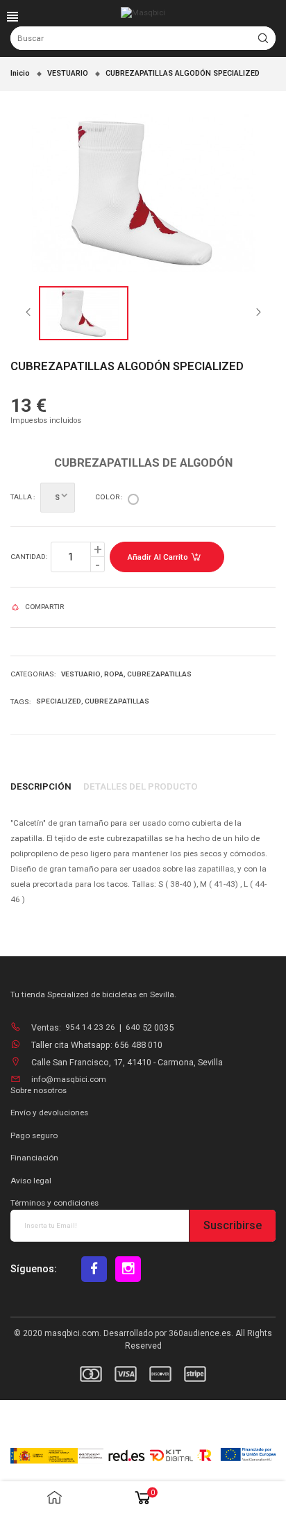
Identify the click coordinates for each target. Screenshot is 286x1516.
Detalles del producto (140, 786)
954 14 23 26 (90, 1027)
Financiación (34, 1158)
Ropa (114, 674)
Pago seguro (34, 1135)
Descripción (41, 786)
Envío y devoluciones (49, 1112)
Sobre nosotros (38, 1090)
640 (134, 1027)
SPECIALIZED (58, 701)
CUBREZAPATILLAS (159, 674)
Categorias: (33, 674)
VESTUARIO (81, 674)
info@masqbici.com (68, 1079)
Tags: (20, 702)
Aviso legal (30, 1180)
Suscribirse (232, 1225)
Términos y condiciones (54, 1203)
